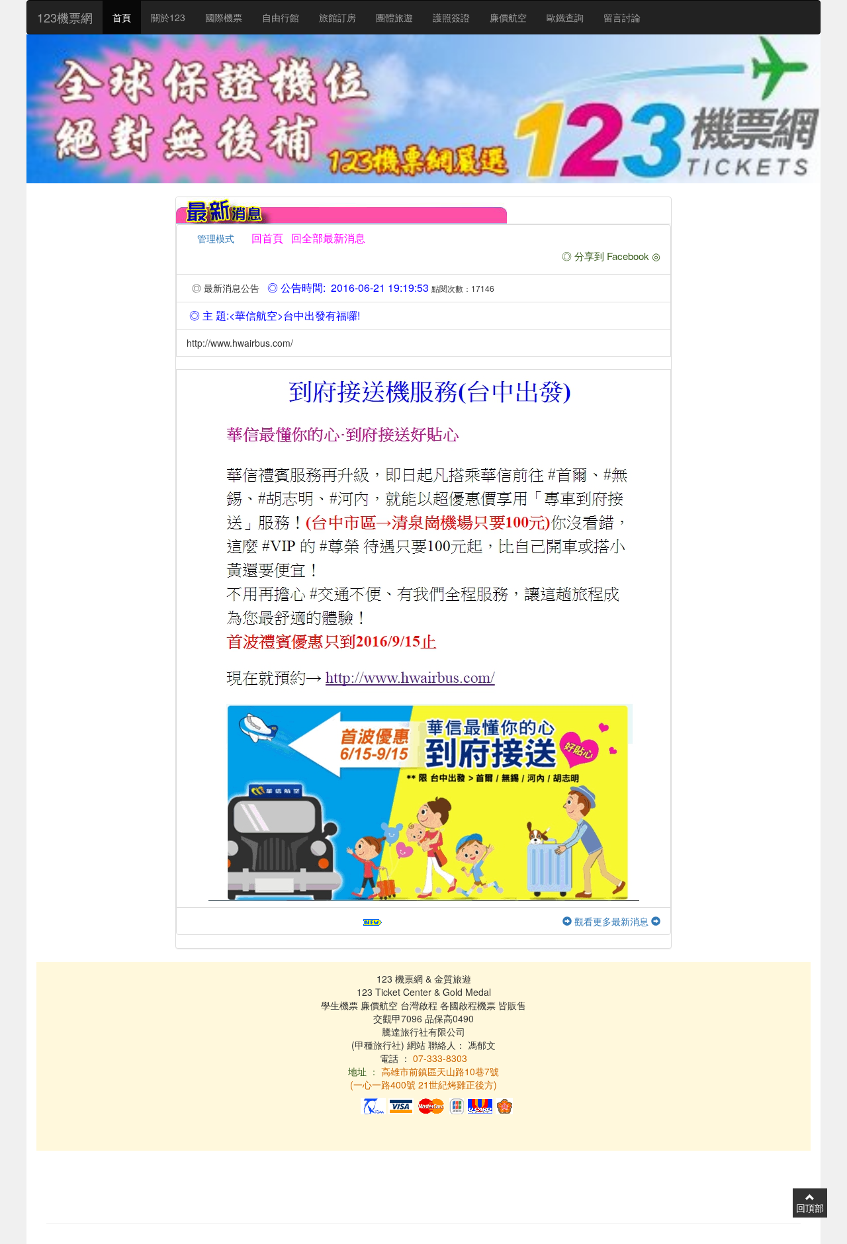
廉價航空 (508, 17)
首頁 (121, 17)
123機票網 (65, 17)
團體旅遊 (394, 17)
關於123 (168, 17)
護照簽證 (451, 17)
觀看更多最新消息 (611, 921)
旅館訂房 (337, 17)
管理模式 (215, 238)
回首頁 (267, 237)
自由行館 (280, 17)
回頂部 (810, 1207)
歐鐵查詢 (565, 17)
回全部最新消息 (325, 237)
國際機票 (223, 17)
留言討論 (622, 17)
